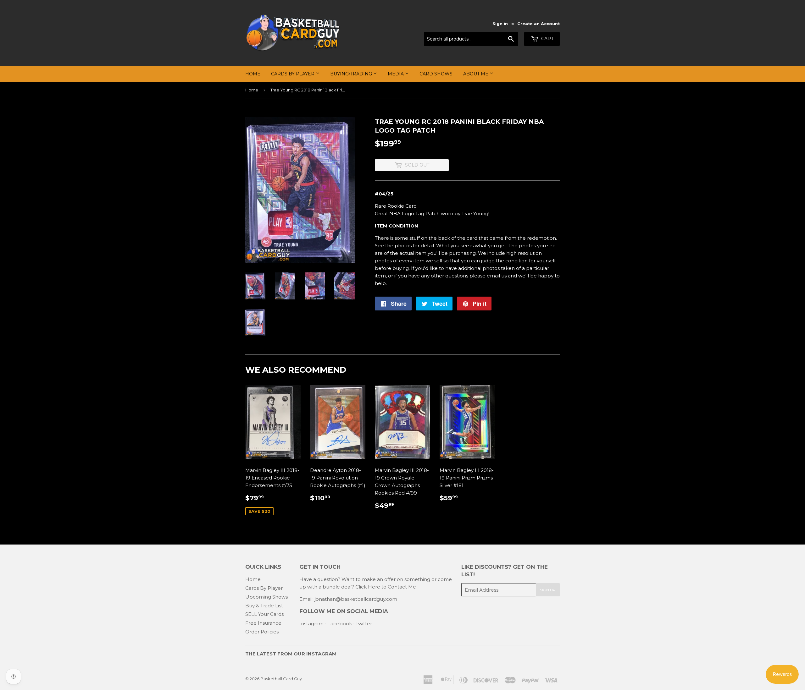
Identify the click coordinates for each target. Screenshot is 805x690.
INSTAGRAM (321, 654)
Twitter (364, 624)
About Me (476, 74)
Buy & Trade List (264, 606)
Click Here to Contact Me (385, 587)
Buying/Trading (351, 74)
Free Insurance (263, 623)
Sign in (500, 23)
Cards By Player (293, 74)
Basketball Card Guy (281, 678)
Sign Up (548, 590)
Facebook (339, 624)
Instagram (311, 624)
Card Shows (435, 74)
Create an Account (538, 23)
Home (252, 74)
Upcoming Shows (266, 597)
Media (396, 74)
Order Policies (262, 632)
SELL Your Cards (264, 614)
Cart (546, 38)
